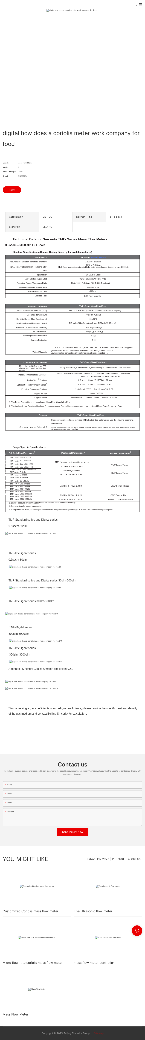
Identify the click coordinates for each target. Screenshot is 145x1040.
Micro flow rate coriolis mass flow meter (33, 963)
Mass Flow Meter (98, 257)
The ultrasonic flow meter (93, 911)
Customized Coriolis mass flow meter (30, 911)
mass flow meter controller (94, 963)
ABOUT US (134, 858)
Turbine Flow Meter (97, 858)
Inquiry (12, 190)
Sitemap (98, 1033)
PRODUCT (118, 858)
